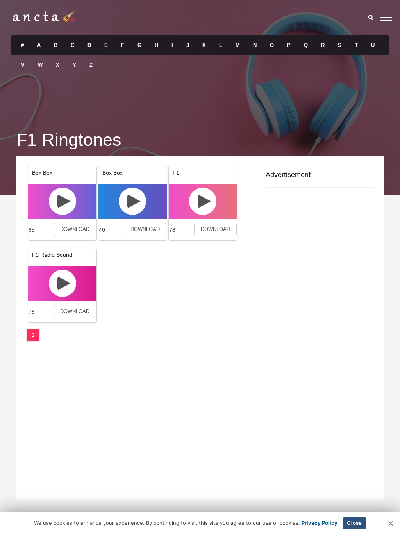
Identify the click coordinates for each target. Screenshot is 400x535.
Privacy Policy (320, 523)
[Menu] (386, 18)
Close (354, 523)
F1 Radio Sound (52, 255)
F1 (176, 173)
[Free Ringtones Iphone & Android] (44, 20)
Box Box (42, 173)
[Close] (390, 523)
